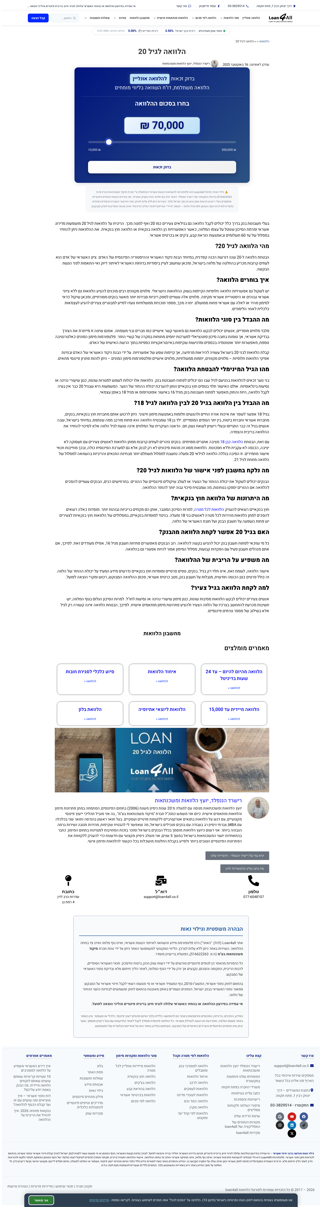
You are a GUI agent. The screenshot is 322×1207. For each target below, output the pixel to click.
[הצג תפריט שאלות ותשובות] (85, 18)
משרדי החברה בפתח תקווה (240, 1087)
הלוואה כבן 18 (231, 442)
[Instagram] (280, 1125)
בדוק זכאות (162, 167)
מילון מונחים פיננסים (88, 1096)
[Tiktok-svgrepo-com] (304, 1125)
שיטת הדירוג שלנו (247, 1116)
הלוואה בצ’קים (144, 1082)
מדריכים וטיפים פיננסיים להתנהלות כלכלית (85, 1105)
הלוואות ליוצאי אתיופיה (162, 709)
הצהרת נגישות (17, 1186)
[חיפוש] (74, 18)
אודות (122, 18)
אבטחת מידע (94, 1084)
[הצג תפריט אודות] (114, 18)
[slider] (162, 142)
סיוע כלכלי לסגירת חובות (90, 671)
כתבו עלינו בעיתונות (245, 1093)
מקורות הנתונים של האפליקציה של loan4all (242, 1124)
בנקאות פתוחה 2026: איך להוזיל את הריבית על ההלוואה (32, 1115)
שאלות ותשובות (100, 18)
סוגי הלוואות (231, 18)
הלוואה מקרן (198, 1107)
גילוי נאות (96, 1090)
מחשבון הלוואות (140, 18)
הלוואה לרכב (198, 1082)
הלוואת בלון (90, 709)
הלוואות (264, 41)
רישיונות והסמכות (247, 1099)
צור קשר (181, 6)
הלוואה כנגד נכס (196, 1101)
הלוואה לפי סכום (205, 18)
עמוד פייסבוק (207, 6)
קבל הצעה (38, 18)
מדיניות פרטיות (42, 1186)
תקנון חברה (84, 1186)
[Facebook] (304, 1116)
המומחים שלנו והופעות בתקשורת (243, 1079)
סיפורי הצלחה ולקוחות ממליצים (243, 1108)
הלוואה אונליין (251, 18)
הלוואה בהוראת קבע (141, 1089)
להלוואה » (234, 688)
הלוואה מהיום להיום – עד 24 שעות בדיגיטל (234, 675)
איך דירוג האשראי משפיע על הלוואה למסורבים (32, 1068)
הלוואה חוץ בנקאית (141, 1076)
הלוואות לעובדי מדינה (192, 1095)
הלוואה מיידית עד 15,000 (234, 709)
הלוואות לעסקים (196, 1089)
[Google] (280, 1116)
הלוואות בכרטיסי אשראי (137, 1095)
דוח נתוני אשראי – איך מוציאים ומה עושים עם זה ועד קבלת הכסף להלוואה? (32, 1100)
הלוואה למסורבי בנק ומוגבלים (193, 1068)
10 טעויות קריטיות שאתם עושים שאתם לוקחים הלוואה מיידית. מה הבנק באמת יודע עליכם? (32, 1083)
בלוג (100, 1066)
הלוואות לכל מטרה (209, 510)
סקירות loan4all (248, 1132)
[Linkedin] (292, 1125)
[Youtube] (292, 1116)
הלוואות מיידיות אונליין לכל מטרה (135, 1068)
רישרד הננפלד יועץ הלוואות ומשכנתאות (240, 1068)
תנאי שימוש (64, 1186)
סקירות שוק (94, 1113)
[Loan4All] (280, 18)
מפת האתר (95, 1072)
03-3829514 (236, 6)
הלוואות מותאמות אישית (172, 18)
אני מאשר (41, 1200)
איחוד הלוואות (162, 671)
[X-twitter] (292, 1133)
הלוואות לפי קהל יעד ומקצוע (193, 1116)
